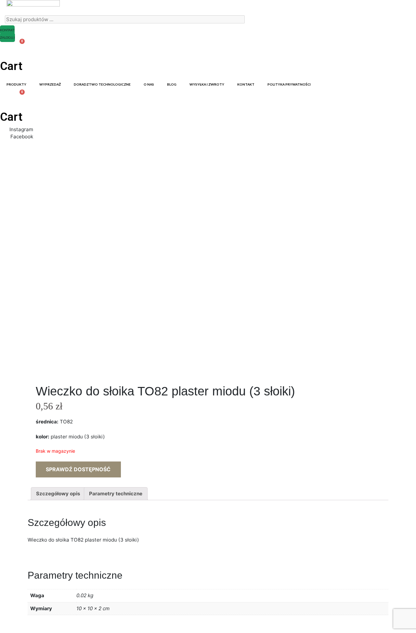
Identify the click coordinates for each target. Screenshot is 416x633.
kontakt (245, 84)
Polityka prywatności (289, 84)
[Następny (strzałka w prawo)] (404, 316)
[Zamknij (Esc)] (409, 7)
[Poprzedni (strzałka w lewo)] (11, 316)
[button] (7, 29)
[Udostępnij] (394, 7)
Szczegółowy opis (58, 493)
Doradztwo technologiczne (102, 84)
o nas (149, 84)
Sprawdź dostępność (78, 469)
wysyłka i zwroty (206, 84)
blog (171, 84)
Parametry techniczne (115, 493)
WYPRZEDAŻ (50, 84)
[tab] (58, 493)
